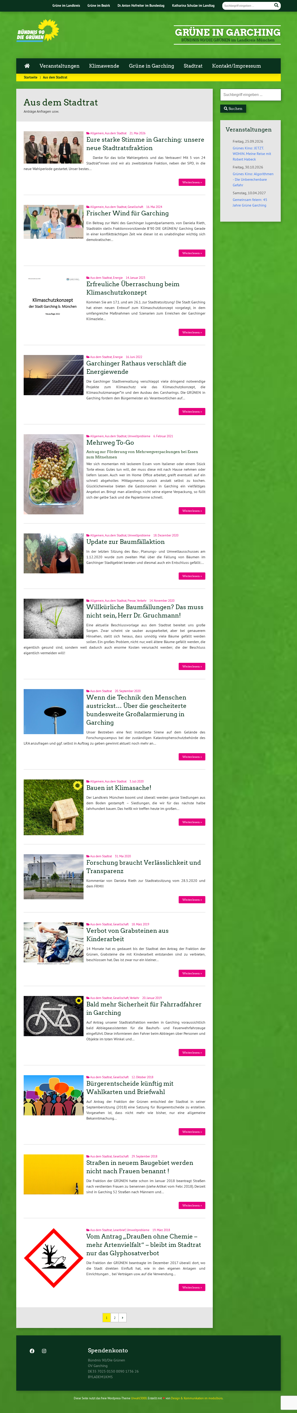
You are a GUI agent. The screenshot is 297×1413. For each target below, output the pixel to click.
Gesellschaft (135, 207)
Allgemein (97, 133)
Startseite (30, 77)
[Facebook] (32, 1351)
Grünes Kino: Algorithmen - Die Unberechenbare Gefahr (253, 179)
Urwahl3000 (139, 1398)
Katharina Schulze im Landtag (193, 5)
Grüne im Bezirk (98, 5)
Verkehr (141, 600)
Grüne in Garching (151, 66)
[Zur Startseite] (37, 40)
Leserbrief (119, 1230)
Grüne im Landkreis (66, 5)
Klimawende (104, 66)
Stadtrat (193, 66)
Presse (132, 600)
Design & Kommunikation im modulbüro (197, 1398)
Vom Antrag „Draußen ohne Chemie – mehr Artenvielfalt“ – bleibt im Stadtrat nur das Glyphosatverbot (143, 1245)
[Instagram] (44, 1351)
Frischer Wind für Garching (127, 213)
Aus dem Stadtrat (115, 133)
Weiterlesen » (192, 182)
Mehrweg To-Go (110, 442)
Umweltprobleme (139, 436)
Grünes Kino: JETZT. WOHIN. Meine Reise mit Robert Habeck (252, 153)
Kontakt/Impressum (236, 66)
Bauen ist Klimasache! (119, 788)
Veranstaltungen (60, 66)
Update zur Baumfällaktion (125, 541)
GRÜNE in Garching (228, 32)
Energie (118, 277)
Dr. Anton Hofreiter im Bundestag (141, 5)
